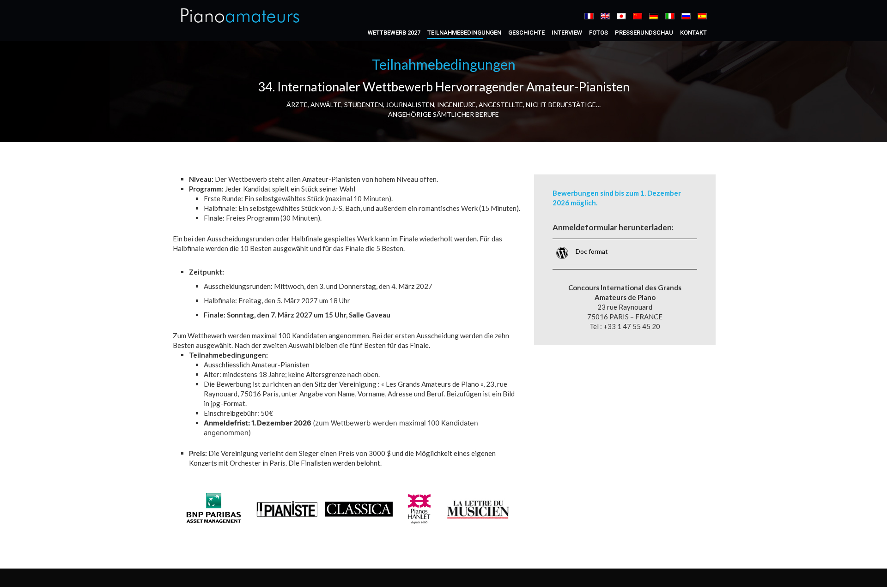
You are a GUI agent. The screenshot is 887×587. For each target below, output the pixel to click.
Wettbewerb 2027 (394, 32)
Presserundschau (644, 32)
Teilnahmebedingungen (464, 32)
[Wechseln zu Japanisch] (621, 16)
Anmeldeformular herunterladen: (613, 227)
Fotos (598, 32)
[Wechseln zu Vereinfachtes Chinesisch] (637, 16)
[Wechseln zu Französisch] (589, 16)
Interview (567, 32)
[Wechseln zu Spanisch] (702, 16)
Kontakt (693, 32)
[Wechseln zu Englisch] (605, 16)
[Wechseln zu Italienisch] (669, 16)
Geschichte (526, 32)
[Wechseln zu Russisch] (686, 16)
